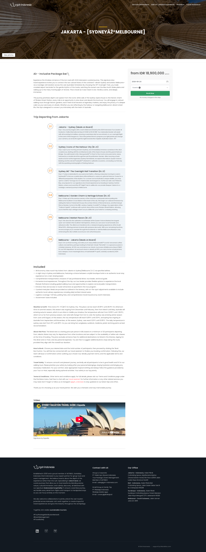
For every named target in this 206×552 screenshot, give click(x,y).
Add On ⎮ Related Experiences (163, 5)
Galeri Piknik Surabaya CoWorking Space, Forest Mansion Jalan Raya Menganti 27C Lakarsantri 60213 (144, 493)
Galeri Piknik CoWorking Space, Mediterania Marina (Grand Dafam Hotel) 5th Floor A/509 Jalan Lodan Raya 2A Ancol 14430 (144, 476)
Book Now (150, 93)
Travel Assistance (193, 5)
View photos (9, 55)
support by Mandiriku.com (162, 546)
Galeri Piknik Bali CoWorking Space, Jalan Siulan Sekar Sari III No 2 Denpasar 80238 (144, 485)
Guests (136, 87)
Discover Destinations (140, 5)
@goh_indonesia (77, 382)
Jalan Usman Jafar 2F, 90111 (144, 499)
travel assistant (74, 379)
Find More (180, 5)
